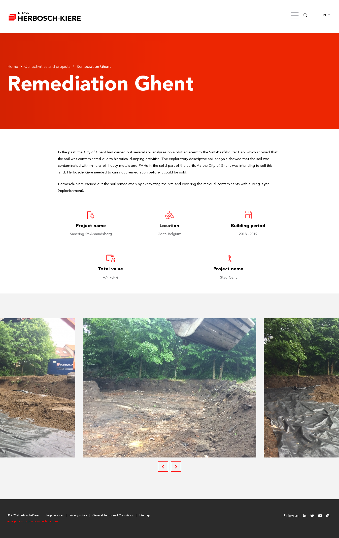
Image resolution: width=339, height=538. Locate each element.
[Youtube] (320, 516)
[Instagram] (328, 516)
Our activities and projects (47, 67)
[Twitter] (312, 516)
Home (12, 67)
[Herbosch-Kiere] (44, 16)
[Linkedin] (304, 516)
